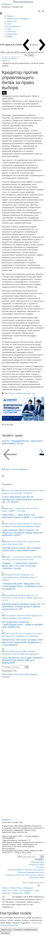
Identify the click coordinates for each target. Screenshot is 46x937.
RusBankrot (6, 4)
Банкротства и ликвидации (18, 18)
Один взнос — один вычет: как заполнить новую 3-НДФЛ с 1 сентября (23, 516)
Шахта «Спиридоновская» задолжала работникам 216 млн (22, 442)
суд (33, 393)
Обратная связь (37, 862)
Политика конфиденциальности (31, 872)
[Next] (41, 451)
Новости (10, 16)
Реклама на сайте (36, 864)
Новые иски (12, 21)
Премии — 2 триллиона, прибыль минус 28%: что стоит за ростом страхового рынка (20, 565)
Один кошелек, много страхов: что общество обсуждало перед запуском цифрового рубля (22, 532)
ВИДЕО (10, 36)
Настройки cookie (37, 877)
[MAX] (39, 10)
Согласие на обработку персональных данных (24, 874)
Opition (11, 674)
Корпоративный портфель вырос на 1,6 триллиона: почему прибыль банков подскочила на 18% (23, 606)
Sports (27, 674)
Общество (11, 31)
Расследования (13, 26)
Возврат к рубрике (15, 469)
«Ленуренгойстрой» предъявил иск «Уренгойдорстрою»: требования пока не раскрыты (22, 586)
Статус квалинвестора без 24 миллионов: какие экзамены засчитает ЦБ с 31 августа (22, 499)
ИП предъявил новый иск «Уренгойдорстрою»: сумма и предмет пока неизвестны (22, 624)
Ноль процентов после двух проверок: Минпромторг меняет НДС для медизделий (22, 660)
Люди (9, 28)
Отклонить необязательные (25, 929)
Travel (21, 674)
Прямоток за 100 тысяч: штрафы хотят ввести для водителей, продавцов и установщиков (22, 642)
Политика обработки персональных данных (26, 869)
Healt (16, 674)
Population (6, 676)
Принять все (6, 929)
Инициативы (12, 34)
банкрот (12, 393)
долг (29, 393)
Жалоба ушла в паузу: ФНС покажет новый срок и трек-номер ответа (21, 549)
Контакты (40, 867)
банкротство (21, 393)
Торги (9, 23)
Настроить (5, 932)
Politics (5, 674)
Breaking (33, 674)
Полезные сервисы (10, 58)
